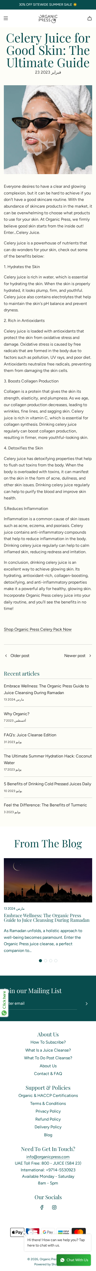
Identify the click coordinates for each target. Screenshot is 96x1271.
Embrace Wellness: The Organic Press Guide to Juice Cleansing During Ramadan (47, 917)
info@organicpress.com (48, 1156)
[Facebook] (42, 1207)
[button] (40, 960)
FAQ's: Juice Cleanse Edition (30, 734)
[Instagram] (54, 1207)
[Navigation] (5, 18)
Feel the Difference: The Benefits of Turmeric (45, 805)
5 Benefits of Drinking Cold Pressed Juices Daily (47, 783)
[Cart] (89, 18)
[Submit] (86, 1003)
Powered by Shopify (48, 1264)
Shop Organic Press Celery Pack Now (38, 629)
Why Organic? (16, 713)
